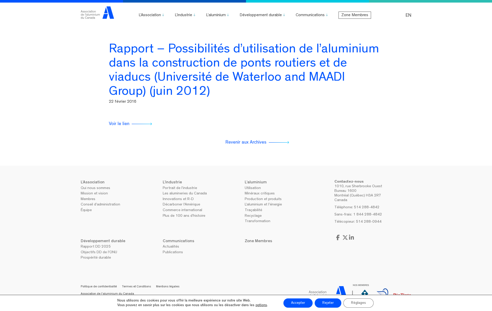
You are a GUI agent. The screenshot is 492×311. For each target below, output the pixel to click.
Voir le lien (119, 124)
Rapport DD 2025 (96, 247)
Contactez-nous (349, 182)
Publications (173, 253)
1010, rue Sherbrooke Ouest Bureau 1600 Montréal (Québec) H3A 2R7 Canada (358, 193)
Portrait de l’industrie (180, 188)
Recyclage (253, 216)
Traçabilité (253, 210)
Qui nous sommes (95, 188)
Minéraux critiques (260, 194)
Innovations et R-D (178, 199)
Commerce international (182, 210)
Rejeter (328, 303)
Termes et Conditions (136, 286)
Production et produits (263, 199)
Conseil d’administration (100, 205)
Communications (310, 15)
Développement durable (261, 15)
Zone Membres (354, 15)
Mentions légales (167, 286)
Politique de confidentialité (99, 286)
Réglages (358, 303)
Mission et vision (94, 194)
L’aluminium (216, 15)
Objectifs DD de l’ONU (99, 253)
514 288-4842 (367, 208)
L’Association (150, 15)
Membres (88, 199)
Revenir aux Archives (245, 142)
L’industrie (183, 15)
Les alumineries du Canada (185, 194)
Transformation (257, 221)
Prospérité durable (96, 258)
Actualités (171, 247)
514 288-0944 (369, 222)
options (261, 305)
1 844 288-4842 (367, 215)
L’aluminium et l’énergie (263, 205)
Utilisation (253, 188)
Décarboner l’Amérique (181, 205)
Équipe (86, 210)
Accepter (298, 303)
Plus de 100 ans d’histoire (184, 216)
